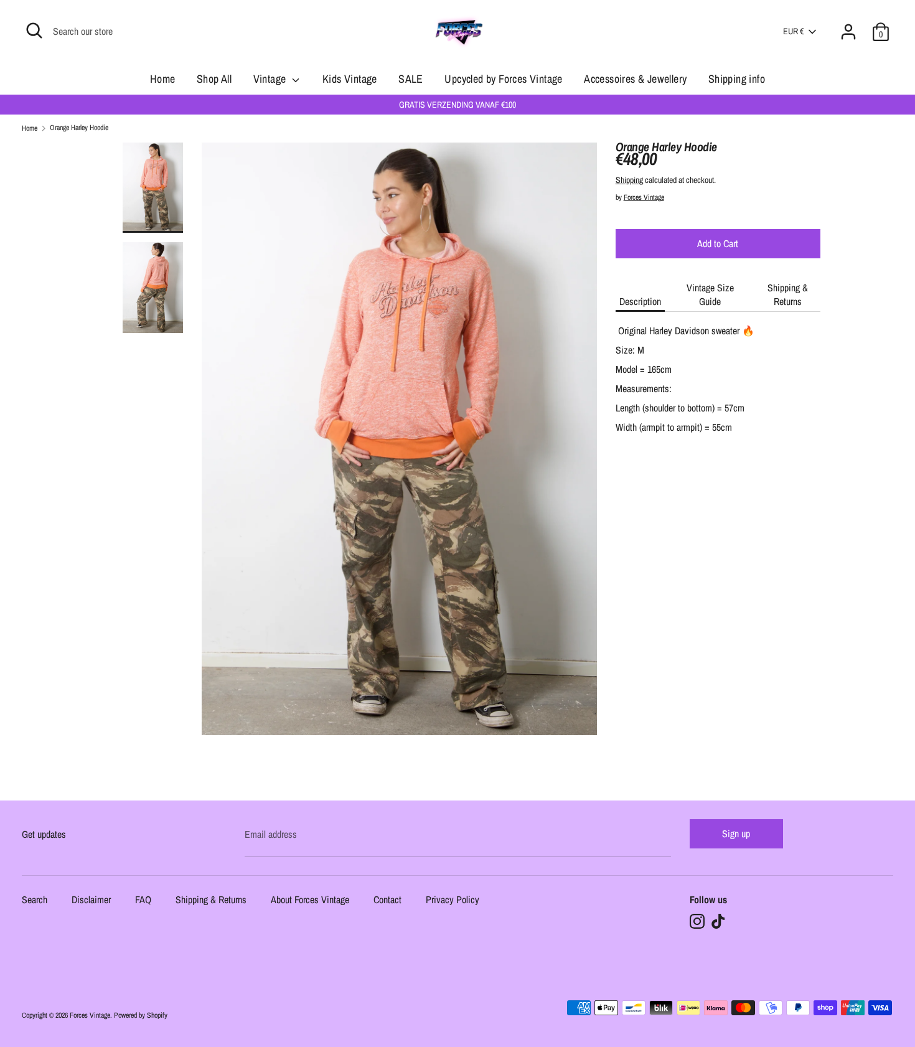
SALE (410, 79)
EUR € (793, 31)
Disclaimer (91, 900)
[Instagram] (697, 921)
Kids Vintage (349, 79)
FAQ (143, 900)
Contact (387, 900)
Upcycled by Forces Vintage (503, 79)
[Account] (848, 24)
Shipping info (736, 79)
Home (163, 79)
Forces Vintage (644, 197)
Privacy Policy (452, 900)
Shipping (629, 179)
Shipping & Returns (787, 294)
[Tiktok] (718, 921)
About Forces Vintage (310, 900)
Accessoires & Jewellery (635, 79)
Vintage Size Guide (710, 294)
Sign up (736, 833)
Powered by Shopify (140, 1015)
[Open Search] (34, 30)
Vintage (271, 79)
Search (34, 900)
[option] (399, 444)
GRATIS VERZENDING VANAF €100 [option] (457, 104)
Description (640, 301)
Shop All (214, 79)
